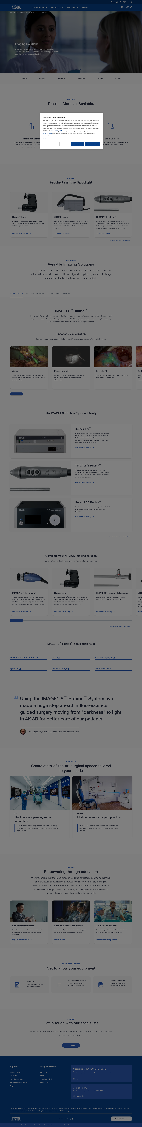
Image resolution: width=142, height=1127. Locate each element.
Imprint (45, 138)
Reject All (77, 144)
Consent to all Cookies (92, 144)
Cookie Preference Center (51, 144)
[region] (71, 131)
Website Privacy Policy (56, 130)
